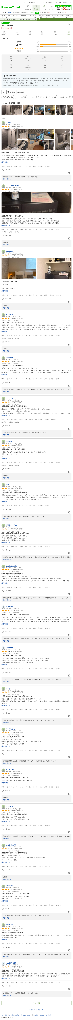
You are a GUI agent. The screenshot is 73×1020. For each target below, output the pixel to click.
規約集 (42, 1015)
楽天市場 (58, 2)
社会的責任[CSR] (26, 1015)
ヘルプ (24, 2)
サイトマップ (40, 2)
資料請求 (48, 1015)
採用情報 (35, 1015)
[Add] (69, 24)
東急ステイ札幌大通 (7, 25)
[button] (7, 110)
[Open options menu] (70, 122)
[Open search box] (4, 92)
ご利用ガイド (31, 2)
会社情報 (4, 1015)
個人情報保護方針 (14, 1015)
